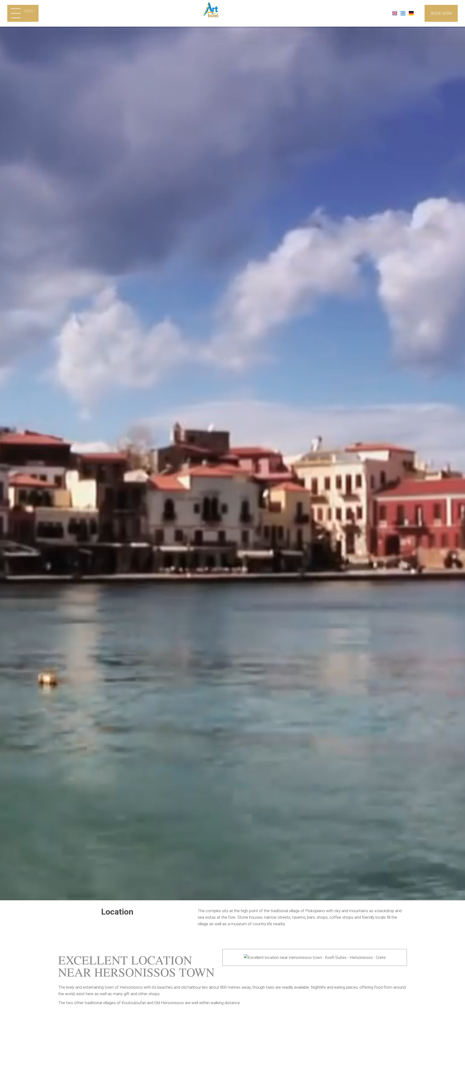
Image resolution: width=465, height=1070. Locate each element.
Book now (441, 13)
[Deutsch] (411, 13)
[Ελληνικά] (403, 13)
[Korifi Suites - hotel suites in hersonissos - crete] (232, 12)
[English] (395, 13)
